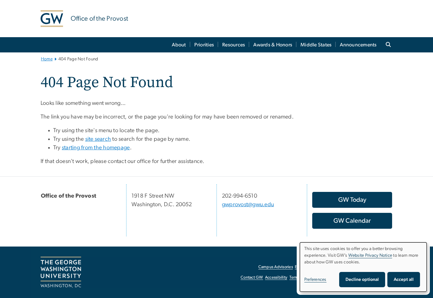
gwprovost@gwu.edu (248, 204)
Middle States (316, 44)
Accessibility (276, 277)
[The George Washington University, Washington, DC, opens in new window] (61, 272)
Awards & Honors (272, 44)
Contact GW (252, 277)
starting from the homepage (96, 148)
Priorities (204, 44)
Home (47, 59)
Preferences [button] (315, 279)
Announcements (358, 44)
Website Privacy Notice (370, 255)
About (179, 44)
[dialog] (363, 267)
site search (98, 139)
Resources (233, 44)
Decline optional (362, 279)
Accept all (404, 279)
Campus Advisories (275, 267)
